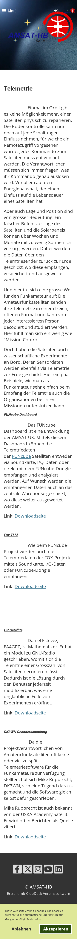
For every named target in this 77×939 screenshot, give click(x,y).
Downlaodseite (30, 837)
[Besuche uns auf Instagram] (37, 870)
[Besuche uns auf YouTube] (48, 870)
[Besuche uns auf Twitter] (27, 870)
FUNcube (21, 456)
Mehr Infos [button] (34, 919)
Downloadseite (30, 516)
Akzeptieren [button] (55, 929)
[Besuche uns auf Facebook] (17, 870)
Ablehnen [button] (21, 929)
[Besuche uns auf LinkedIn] (58, 870)
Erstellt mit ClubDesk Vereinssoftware (38, 893)
